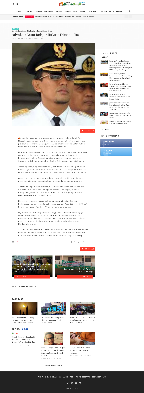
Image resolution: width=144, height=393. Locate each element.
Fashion (103, 11)
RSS (104, 377)
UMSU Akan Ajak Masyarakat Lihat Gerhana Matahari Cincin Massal (53, 320)
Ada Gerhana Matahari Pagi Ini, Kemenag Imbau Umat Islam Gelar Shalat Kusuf (23, 320)
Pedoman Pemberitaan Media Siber (85, 377)
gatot (80, 242)
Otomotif (93, 11)
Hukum (15, 28)
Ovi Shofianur (19, 38)
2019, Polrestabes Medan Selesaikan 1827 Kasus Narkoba (80, 350)
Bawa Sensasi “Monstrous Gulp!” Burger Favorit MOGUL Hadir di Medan (120, 115)
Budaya (68, 11)
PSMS (75, 11)
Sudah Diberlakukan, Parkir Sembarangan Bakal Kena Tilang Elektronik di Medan (24, 339)
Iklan (54, 377)
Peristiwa (28, 11)
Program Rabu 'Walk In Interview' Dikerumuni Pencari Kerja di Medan (64, 16)
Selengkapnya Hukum (52, 365)
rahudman (92, 242)
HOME (18, 11)
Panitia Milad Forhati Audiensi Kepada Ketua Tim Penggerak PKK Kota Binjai (82, 320)
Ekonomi (38, 11)
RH (76, 242)
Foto (111, 11)
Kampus (59, 11)
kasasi (85, 242)
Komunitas (48, 11)
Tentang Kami (44, 377)
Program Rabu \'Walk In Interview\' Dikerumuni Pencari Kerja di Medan (119, 97)
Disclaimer (63, 377)
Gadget (83, 11)
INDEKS (119, 11)
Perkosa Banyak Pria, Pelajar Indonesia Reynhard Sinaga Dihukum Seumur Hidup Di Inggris (53, 351)
